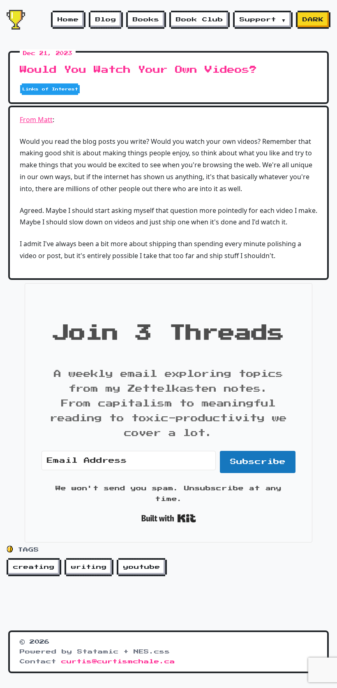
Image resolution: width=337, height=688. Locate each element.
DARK (313, 19)
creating (34, 567)
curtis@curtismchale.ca (118, 661)
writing (89, 567)
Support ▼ (263, 19)
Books (146, 19)
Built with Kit (168, 518)
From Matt (36, 119)
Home (68, 19)
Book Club (199, 19)
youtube (141, 567)
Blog (105, 19)
